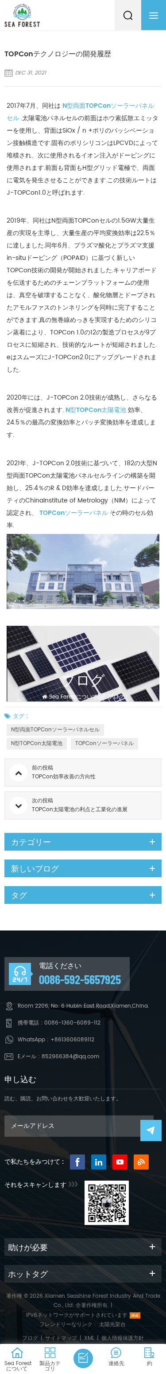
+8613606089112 (72, 1040)
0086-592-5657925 (80, 979)
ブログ (116, 697)
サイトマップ (61, 1338)
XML (89, 1338)
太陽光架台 (112, 1324)
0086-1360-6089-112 (72, 1023)
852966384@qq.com (70, 1056)
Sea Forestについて (73, 697)
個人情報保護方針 (122, 1338)
